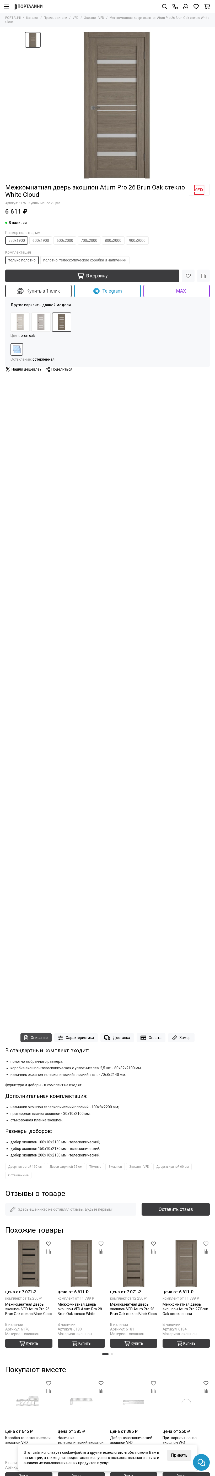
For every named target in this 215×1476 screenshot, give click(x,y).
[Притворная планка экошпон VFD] (186, 1402)
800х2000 (113, 240)
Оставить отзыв (176, 1209)
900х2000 (137, 240)
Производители (55, 18)
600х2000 (65, 240)
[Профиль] (185, 6)
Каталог (32, 18)
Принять (179, 1455)
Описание (39, 1038)
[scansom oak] (20, 322)
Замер (185, 1038)
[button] (105, 1354)
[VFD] (199, 189)
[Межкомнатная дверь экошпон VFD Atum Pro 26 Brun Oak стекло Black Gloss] (28, 1263)
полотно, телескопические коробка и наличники (84, 260)
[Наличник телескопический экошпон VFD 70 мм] (81, 1402)
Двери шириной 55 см (66, 1166)
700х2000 (89, 240)
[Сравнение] (203, 276)
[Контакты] (175, 6)
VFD (75, 18)
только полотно (22, 260)
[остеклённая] (16, 349)
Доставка (121, 1038)
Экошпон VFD (94, 18)
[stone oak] (41, 322)
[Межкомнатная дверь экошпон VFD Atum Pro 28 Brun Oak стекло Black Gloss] (133, 1263)
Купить (32, 1343)
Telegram (112, 291)
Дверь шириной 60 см (172, 1166)
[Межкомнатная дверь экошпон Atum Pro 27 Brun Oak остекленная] (186, 1263)
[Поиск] (164, 6)
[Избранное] (188, 276)
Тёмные (95, 1166)
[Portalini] (28, 6)
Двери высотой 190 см (25, 1166)
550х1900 (16, 240)
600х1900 (41, 240)
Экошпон (115, 1166)
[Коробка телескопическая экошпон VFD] (28, 1402)
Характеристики (80, 1038)
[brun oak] (61, 322)
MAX (181, 291)
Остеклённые (18, 1175)
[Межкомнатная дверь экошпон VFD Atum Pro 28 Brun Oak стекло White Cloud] (81, 1263)
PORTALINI (13, 18)
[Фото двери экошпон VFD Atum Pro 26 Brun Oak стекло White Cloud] (116, 105)
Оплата (155, 1038)
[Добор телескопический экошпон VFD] (133, 1402)
